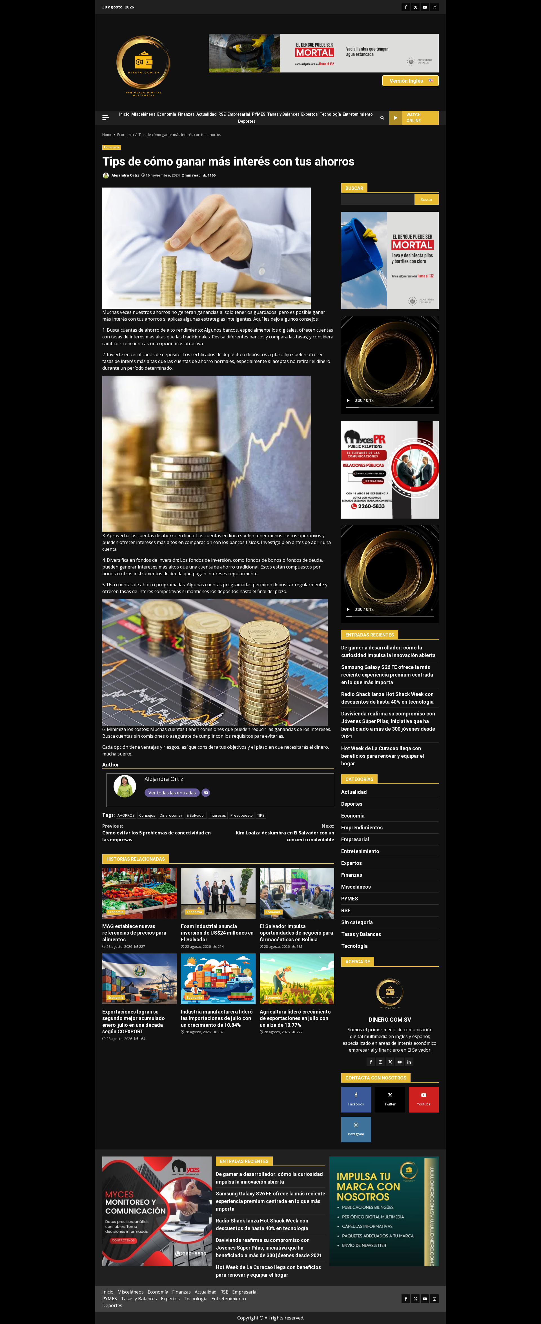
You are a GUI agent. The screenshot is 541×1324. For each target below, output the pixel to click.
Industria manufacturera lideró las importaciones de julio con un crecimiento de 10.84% (218, 978)
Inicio (124, 114)
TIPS (261, 815)
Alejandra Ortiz (125, 175)
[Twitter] (390, 1062)
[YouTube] (399, 1062)
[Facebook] (371, 1062)
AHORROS (126, 815)
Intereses (218, 815)
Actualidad (206, 114)
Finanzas (186, 114)
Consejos (147, 815)
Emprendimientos (362, 827)
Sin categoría (357, 922)
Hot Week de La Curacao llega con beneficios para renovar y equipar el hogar (382, 755)
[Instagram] (380, 1062)
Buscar (354, 188)
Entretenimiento (358, 114)
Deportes (247, 121)
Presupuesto (241, 815)
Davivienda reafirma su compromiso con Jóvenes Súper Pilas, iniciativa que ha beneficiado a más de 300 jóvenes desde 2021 (269, 1247)
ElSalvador (196, 815)
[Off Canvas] (105, 117)
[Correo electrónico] (205, 792)
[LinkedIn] (409, 1062)
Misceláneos (143, 114)
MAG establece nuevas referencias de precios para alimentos (139, 893)
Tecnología (330, 114)
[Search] (382, 118)
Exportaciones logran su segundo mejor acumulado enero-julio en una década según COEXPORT (139, 978)
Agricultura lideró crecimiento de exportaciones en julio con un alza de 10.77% (297, 978)
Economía (166, 114)
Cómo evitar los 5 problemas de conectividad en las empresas (156, 833)
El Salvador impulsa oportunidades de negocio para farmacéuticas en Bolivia (297, 893)
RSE (222, 114)
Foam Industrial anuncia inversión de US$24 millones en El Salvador (218, 893)
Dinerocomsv (171, 815)
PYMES (258, 114)
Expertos (309, 114)
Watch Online (414, 118)
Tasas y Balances (283, 114)
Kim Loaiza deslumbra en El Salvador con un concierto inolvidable (285, 833)
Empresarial (238, 114)
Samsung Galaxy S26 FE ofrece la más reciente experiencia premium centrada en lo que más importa (387, 674)
